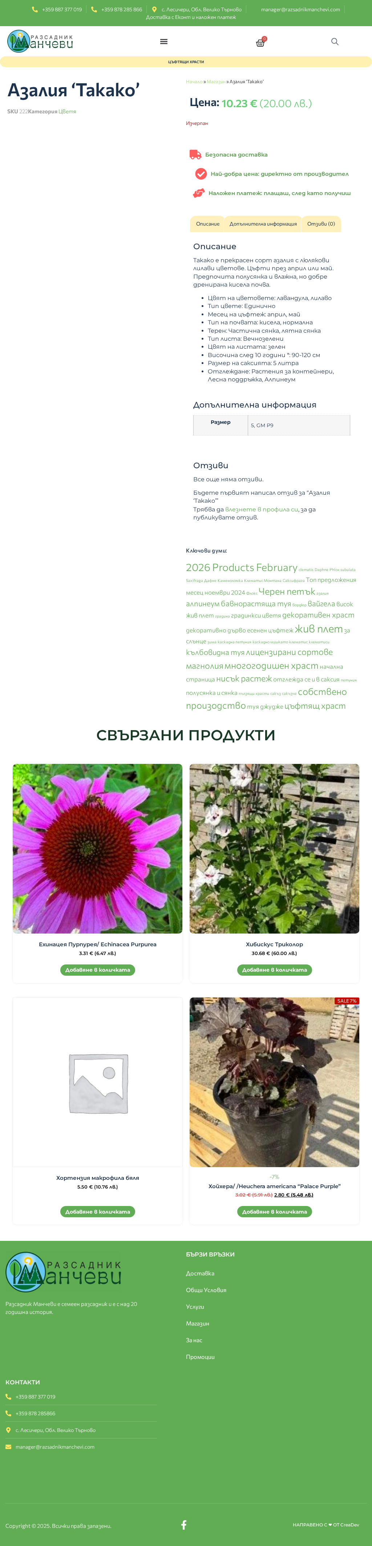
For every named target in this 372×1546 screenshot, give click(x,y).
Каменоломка (230, 580)
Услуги (195, 1306)
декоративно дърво (216, 630)
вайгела (321, 603)
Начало (194, 81)
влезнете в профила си (261, 509)
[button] (164, 41)
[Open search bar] (336, 41)
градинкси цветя (256, 615)
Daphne (321, 569)
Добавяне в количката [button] (97, 970)
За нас (194, 1339)
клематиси (319, 641)
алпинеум (203, 603)
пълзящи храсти (254, 693)
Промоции (200, 1356)
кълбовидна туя (215, 651)
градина (222, 616)
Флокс (252, 593)
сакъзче (289, 693)
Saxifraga (194, 580)
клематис (298, 641)
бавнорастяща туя (256, 603)
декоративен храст (318, 614)
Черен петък (287, 590)
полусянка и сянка (212, 692)
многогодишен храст (272, 665)
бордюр (299, 604)
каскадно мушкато (270, 641)
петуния (349, 679)
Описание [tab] (207, 223)
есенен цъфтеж (270, 630)
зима (212, 641)
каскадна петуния (234, 641)
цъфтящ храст (315, 705)
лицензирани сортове (289, 651)
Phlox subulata (342, 569)
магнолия (204, 665)
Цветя (67, 111)
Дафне (210, 580)
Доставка (200, 1273)
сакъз (275, 693)
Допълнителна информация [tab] (263, 223)
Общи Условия (206, 1289)
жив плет (319, 628)
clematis (306, 569)
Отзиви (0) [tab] (321, 223)
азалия (322, 593)
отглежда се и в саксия (306, 679)
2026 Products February (242, 566)
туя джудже (265, 706)
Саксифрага (294, 580)
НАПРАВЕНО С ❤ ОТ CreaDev (326, 1524)
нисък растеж (244, 678)
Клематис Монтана (263, 580)
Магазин (216, 81)
